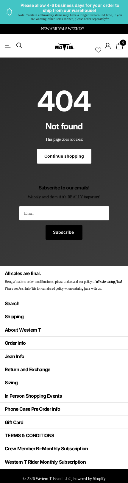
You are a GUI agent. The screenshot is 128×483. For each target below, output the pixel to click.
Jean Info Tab (27, 288)
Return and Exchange (27, 369)
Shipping (14, 316)
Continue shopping (64, 156)
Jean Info (14, 356)
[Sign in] (108, 46)
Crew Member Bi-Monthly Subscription (46, 448)
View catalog (8, 45)
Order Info (15, 343)
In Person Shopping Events (33, 396)
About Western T (23, 330)
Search (12, 303)
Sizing (11, 382)
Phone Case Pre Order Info (32, 409)
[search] (19, 45)
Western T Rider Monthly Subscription (45, 462)
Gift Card (14, 422)
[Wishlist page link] (98, 46)
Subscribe (64, 232)
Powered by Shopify (89, 478)
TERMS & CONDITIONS (29, 435)
